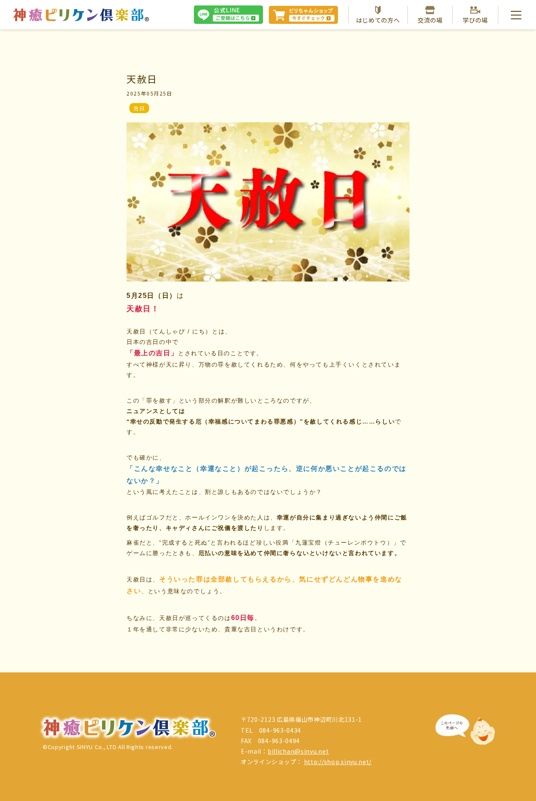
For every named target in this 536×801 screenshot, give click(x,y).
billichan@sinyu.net (298, 751)
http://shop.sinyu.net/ (337, 761)
